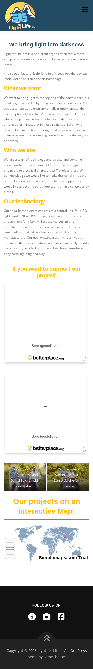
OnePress (78, 650)
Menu (84, 9)
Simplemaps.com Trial (63, 557)
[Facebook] (61, 616)
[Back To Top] (46, 639)
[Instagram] (46, 616)
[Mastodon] (32, 616)
